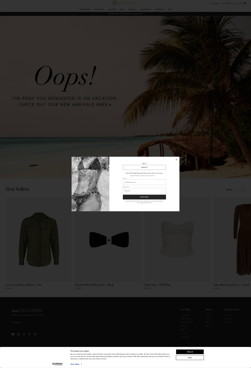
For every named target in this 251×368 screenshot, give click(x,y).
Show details (74, 364)
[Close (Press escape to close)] (176, 160)
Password (125, 187)
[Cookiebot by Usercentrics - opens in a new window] (57, 364)
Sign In (144, 167)
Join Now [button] (144, 197)
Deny (190, 357)
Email (124, 178)
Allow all (190, 352)
